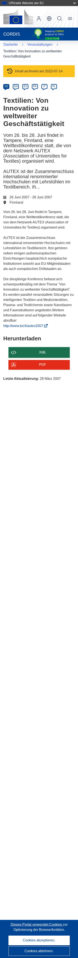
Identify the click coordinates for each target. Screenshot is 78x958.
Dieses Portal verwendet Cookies (37, 924)
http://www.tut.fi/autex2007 (24, 326)
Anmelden (39, 18)
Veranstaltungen (39, 44)
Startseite (10, 44)
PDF (42, 364)
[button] (49, 18)
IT (44, 86)
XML (42, 352)
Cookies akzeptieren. (39, 940)
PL (54, 86)
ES (25, 86)
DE (6, 86)
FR (35, 86)
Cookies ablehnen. (39, 951)
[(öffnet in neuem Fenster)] (18, 16)
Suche (59, 18)
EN (16, 86)
